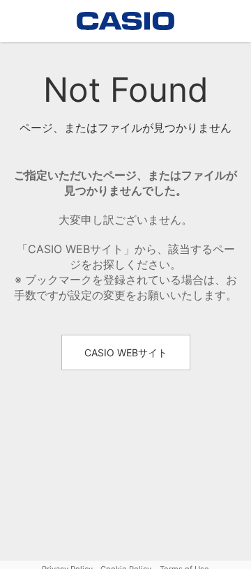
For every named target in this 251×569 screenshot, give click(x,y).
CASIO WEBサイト (125, 352)
